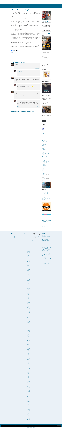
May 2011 (28, 394)
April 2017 (28, 336)
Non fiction (47, 255)
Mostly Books (43, 176)
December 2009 (28, 408)
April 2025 (28, 257)
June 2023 (28, 275)
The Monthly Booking (44, 162)
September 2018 (28, 322)
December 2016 (28, 339)
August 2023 (28, 273)
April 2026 (28, 247)
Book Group (39, 5)
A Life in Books (43, 140)
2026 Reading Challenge (45, 126)
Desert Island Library (15, 7)
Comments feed (13, 236)
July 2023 (28, 274)
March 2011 (28, 396)
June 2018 (28, 324)
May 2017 (28, 335)
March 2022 (28, 287)
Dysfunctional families (45, 249)
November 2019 (28, 310)
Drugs (47, 248)
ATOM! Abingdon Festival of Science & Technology (34, 60)
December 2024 (28, 260)
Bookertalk (43, 145)
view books (49, 130)
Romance (44, 258)
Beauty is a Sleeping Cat (44, 143)
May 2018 (28, 325)
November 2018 (28, 320)
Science (24, 57)
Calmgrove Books (44, 149)
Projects (44, 5)
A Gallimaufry (43, 139)
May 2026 (28, 246)
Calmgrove (43, 148)
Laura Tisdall (43, 159)
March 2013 (28, 376)
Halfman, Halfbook (44, 155)
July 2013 (28, 373)
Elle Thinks (43, 152)
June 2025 (28, 255)
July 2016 (28, 343)
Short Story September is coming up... (46, 194)
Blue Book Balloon (44, 144)
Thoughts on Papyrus (44, 168)
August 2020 (28, 303)
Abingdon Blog (43, 173)
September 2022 (28, 282)
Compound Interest (44, 174)
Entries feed (12, 235)
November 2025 (28, 251)
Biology (19, 57)
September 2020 (28, 302)
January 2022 (28, 289)
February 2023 (28, 278)
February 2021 (28, 298)
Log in (12, 234)
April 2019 (28, 316)
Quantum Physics (22, 57)
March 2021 (28, 297)
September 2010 (28, 401)
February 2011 (28, 397)
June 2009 (28, 413)
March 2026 (28, 248)
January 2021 (28, 299)
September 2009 (28, 411)
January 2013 (28, 378)
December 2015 (28, 349)
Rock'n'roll (47, 257)
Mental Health (48, 253)
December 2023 (28, 270)
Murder (44, 254)
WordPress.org (13, 237)
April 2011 (28, 395)
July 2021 (28, 294)
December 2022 (28, 280)
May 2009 (28, 414)
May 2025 (28, 256)
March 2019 (28, 317)
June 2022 (28, 285)
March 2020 (28, 307)
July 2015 (28, 353)
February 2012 (28, 387)
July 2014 (28, 363)
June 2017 (28, 334)
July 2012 (28, 383)
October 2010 (28, 400)
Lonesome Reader (44, 160)
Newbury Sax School (44, 178)
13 (35, 236)
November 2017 (28, 330)
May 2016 (28, 345)
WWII (45, 263)
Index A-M (29, 5)
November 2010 (28, 399)
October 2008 (28, 420)
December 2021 (28, 290)
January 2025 (28, 259)
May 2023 (28, 276)
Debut (44, 248)
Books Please (43, 147)
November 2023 (28, 271)
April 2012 (28, 385)
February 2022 (28, 288)
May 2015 (28, 355)
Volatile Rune (43, 170)
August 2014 (28, 362)
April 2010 (28, 405)
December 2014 (28, 359)
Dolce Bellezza (43, 151)
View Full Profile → (44, 28)
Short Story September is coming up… (46, 236)
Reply (15, 68)
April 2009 (28, 415)
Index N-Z (34, 5)
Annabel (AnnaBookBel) (45, 21)
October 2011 (28, 390)
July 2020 (28, 304)
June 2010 (28, 403)
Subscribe (44, 120)
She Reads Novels (44, 165)
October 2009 (28, 410)
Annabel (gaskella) (19, 71)
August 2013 (28, 372)
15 (38, 236)
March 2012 (28, 386)
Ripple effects (43, 164)
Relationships (44, 257)
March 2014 (28, 366)
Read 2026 (25, 5)
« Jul (32, 240)
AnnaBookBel (15, 2)
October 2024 (28, 262)
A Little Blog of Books (44, 141)
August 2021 (28, 293)
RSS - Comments (13, 243)
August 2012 (28, 382)
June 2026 (28, 245)
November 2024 (28, 261)
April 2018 (28, 326)
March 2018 (28, 327)
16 (39, 236)
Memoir (44, 253)
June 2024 (28, 265)
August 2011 (28, 392)
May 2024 (28, 266)
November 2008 (28, 419)
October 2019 (28, 311)
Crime (46, 247)
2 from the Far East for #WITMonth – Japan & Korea (46, 219)
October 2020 (28, 301)
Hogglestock (43, 157)
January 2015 (28, 358)
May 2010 (28, 404)
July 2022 (28, 284)
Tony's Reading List (44, 169)
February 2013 (28, 377)
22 (38, 237)
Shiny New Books (44, 166)
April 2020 (28, 306)
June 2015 (28, 354)
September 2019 (28, 312)
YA (48, 263)
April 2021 (28, 296)
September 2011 (28, 391)
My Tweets (43, 133)
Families (44, 250)
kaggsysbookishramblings (18, 78)
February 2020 (28, 308)
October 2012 (28, 380)
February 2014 (28, 367)
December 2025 (28, 250)
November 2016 (28, 340)
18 (33, 237)
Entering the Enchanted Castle (45, 153)
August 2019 (28, 313)
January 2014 (28, 368)
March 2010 (28, 406)
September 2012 (28, 381)
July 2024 (28, 264)
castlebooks (43, 220)
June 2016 (28, 344)
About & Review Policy (18, 5)
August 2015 (28, 352)
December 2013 (28, 369)
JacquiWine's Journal (44, 158)
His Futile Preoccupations (45, 156)
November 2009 (28, 409)
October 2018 (28, 321)
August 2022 (28, 283)
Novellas (44, 256)
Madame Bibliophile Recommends (45, 161)
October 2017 (28, 331)
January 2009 (28, 417)
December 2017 (28, 329)
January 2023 (28, 279)
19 (34, 237)
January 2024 (28, 269)
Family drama (47, 250)
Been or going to (15, 57)
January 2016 (28, 348)
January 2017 (28, 338)
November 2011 (28, 389)
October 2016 (28, 341)
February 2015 (28, 357)
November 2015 (28, 350)
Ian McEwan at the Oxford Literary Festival (16, 60)
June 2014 (28, 364)
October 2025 (28, 252)
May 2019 (28, 315)
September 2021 (28, 292)
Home (13, 5)
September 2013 (28, 371)
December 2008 (28, 418)
